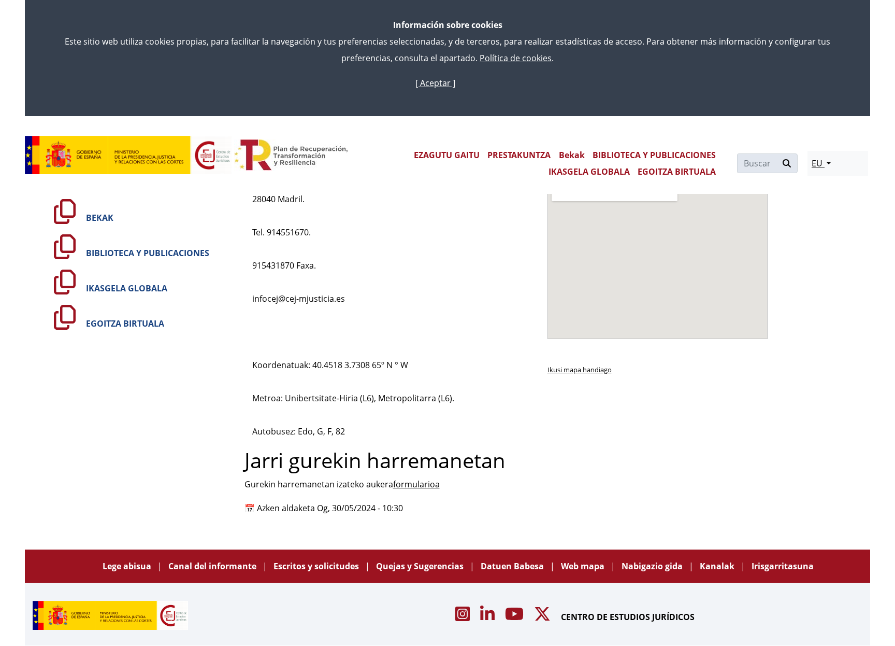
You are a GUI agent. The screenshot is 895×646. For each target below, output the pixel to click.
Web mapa (584, 566)
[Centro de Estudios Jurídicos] (128, 155)
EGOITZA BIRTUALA (677, 171)
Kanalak (718, 566)
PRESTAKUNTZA (519, 155)
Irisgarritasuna (783, 566)
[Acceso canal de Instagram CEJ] (463, 617)
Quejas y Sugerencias (421, 566)
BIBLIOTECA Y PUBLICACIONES (654, 155)
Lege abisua (128, 566)
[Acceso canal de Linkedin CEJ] (488, 617)
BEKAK (98, 217)
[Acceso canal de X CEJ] (543, 617)
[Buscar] (787, 163)
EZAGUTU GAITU (447, 155)
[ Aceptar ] (435, 83)
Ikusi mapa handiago (579, 369)
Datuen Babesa (513, 566)
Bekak (572, 155)
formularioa (416, 484)
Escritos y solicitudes (317, 566)
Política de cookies (516, 58)
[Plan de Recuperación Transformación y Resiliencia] (291, 155)
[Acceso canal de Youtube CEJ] (515, 617)
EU (818, 163)
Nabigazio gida (653, 566)
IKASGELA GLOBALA (589, 171)
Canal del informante (213, 566)
